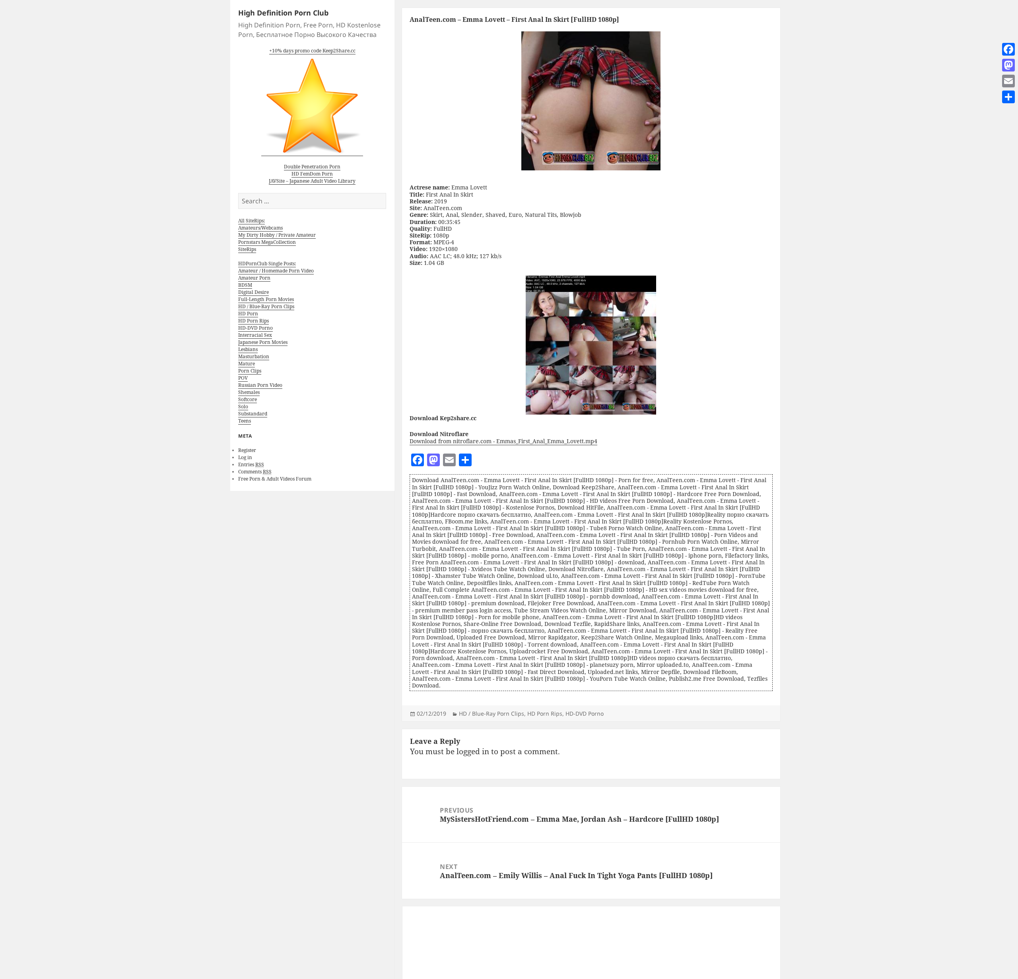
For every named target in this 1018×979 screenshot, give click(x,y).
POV (243, 378)
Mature (246, 363)
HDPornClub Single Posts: (267, 263)
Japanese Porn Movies (263, 342)
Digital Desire (253, 292)
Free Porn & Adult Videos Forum (274, 478)
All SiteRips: (251, 220)
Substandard (252, 413)
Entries (251, 464)
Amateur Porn (254, 277)
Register (247, 450)
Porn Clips (249, 370)
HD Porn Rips (253, 320)
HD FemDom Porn (312, 173)
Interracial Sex (255, 335)
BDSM (245, 285)
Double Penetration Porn (312, 166)
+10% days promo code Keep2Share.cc (312, 50)
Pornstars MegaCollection (267, 242)
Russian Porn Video (260, 385)
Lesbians (248, 349)
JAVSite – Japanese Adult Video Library (312, 181)
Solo (243, 406)
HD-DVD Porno (255, 327)
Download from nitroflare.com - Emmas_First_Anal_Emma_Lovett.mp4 (503, 441)
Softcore (247, 399)
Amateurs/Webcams (260, 227)
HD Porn (248, 313)
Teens (244, 420)
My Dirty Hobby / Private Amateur (277, 235)
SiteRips (247, 249)
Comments (255, 471)
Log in (245, 457)
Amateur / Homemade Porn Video (276, 270)
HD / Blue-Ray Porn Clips (266, 306)
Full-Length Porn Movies (266, 299)
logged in (473, 751)
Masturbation (253, 356)
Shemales (249, 392)
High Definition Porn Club (283, 12)
